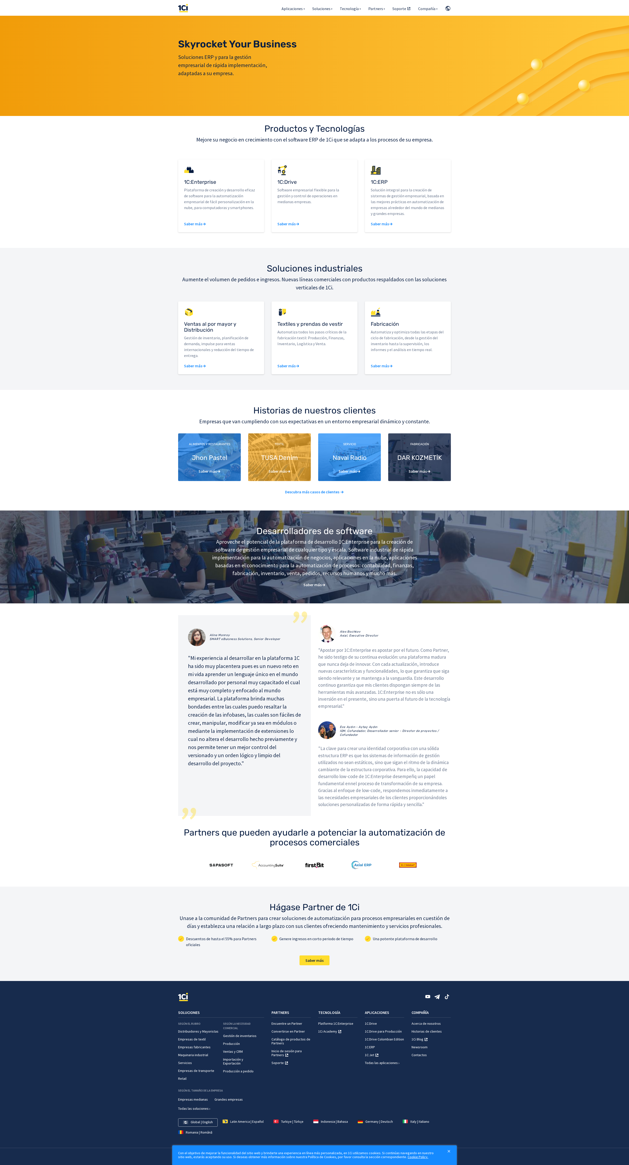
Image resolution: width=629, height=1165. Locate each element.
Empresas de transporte (196, 1071)
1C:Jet (369, 1055)
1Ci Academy (327, 1031)
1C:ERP (370, 1047)
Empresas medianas (193, 1099)
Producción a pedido (238, 1071)
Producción (231, 1044)
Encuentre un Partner (287, 1023)
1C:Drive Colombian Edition (384, 1039)
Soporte (399, 8)
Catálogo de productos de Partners (291, 1041)
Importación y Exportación (233, 1061)
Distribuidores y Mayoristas (198, 1031)
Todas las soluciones (193, 1108)
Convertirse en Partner (288, 1031)
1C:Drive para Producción (383, 1031)
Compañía (426, 8)
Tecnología (349, 8)
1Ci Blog (417, 1039)
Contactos (419, 1055)
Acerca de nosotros (426, 1023)
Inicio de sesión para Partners (287, 1053)
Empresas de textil (192, 1039)
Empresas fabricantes (194, 1047)
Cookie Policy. (418, 1157)
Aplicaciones (292, 8)
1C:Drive (371, 1023)
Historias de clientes (427, 1031)
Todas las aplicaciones (381, 1063)
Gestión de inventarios (240, 1036)
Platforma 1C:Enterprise (335, 1023)
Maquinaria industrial (193, 1055)
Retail (182, 1078)
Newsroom (420, 1047)
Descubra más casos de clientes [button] (312, 491)
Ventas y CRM (233, 1051)
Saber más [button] (193, 223)
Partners (375, 8)
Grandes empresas (228, 1099)
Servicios (185, 1063)
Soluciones (321, 8)
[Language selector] (447, 8)
